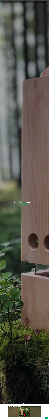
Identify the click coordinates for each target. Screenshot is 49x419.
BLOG (32, 2)
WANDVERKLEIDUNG (23, 2)
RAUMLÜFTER (18, 2)
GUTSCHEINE (28, 2)
